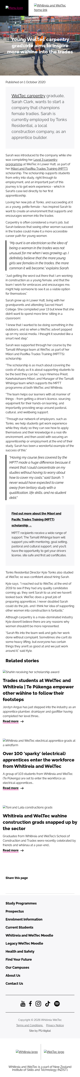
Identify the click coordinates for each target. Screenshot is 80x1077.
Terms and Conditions (29, 1025)
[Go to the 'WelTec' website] (54, 1052)
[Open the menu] (14, 8)
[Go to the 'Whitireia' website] (27, 1052)
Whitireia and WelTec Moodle (29, 935)
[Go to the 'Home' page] (54, 7)
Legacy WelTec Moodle (24, 943)
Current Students (19, 927)
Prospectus (15, 911)
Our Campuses (17, 967)
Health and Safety (20, 951)
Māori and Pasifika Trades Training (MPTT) (39, 168)
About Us (13, 975)
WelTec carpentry (28, 95)
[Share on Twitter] (23, 886)
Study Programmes (21, 903)
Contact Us (14, 983)
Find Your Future (19, 959)
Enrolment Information (24, 919)
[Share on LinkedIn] (16, 886)
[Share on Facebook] (8, 886)
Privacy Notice (55, 1025)
